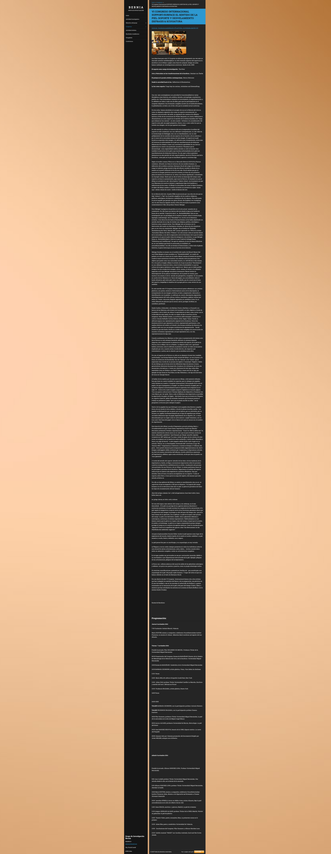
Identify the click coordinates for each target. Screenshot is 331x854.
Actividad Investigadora (132, 19)
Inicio (127, 15)
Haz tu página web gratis (187, 851)
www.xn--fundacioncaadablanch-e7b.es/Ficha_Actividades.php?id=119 (175, 28)
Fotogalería (129, 37)
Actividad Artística (131, 30)
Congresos (129, 26)
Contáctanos (129, 41)
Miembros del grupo (131, 23)
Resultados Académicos (132, 34)
